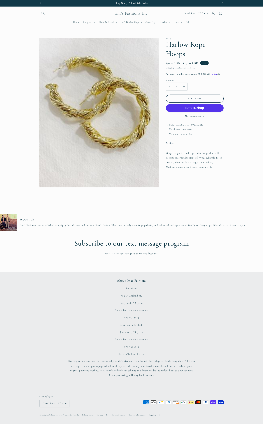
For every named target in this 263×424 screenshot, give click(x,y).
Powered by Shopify (71, 415)
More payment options (194, 116)
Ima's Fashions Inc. (54, 415)
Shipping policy (155, 415)
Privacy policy (103, 415)
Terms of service (118, 415)
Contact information (137, 415)
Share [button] (172, 142)
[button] (43, 13)
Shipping (170, 68)
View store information (181, 134)
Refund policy (88, 415)
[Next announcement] (222, 3)
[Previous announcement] (40, 3)
